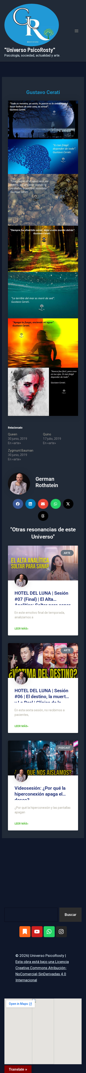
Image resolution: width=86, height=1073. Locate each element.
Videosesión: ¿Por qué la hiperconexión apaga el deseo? (40, 794)
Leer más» (21, 628)
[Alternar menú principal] (77, 31)
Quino (47, 434)
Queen (12, 434)
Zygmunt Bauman (20, 450)
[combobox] (31, 915)
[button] (18, 504)
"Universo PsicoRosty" (29, 49)
